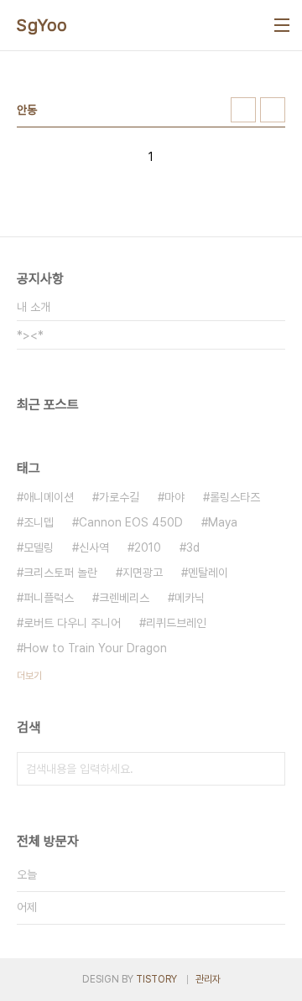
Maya (222, 522)
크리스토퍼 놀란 (60, 572)
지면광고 (142, 572)
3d (193, 547)
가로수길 (119, 497)
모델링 (38, 547)
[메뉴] (282, 25)
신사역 (94, 547)
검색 (268, 769)
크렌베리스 (124, 597)
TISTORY (156, 979)
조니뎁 (38, 522)
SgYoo (42, 25)
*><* (30, 335)
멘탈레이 (208, 572)
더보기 (29, 676)
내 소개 (33, 307)
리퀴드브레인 (176, 623)
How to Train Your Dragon (95, 648)
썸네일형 (243, 109)
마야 (174, 497)
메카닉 (189, 597)
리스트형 (272, 109)
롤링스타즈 (235, 497)
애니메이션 (48, 497)
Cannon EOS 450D (131, 522)
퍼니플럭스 (48, 597)
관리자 (208, 979)
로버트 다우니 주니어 (72, 623)
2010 (147, 547)
